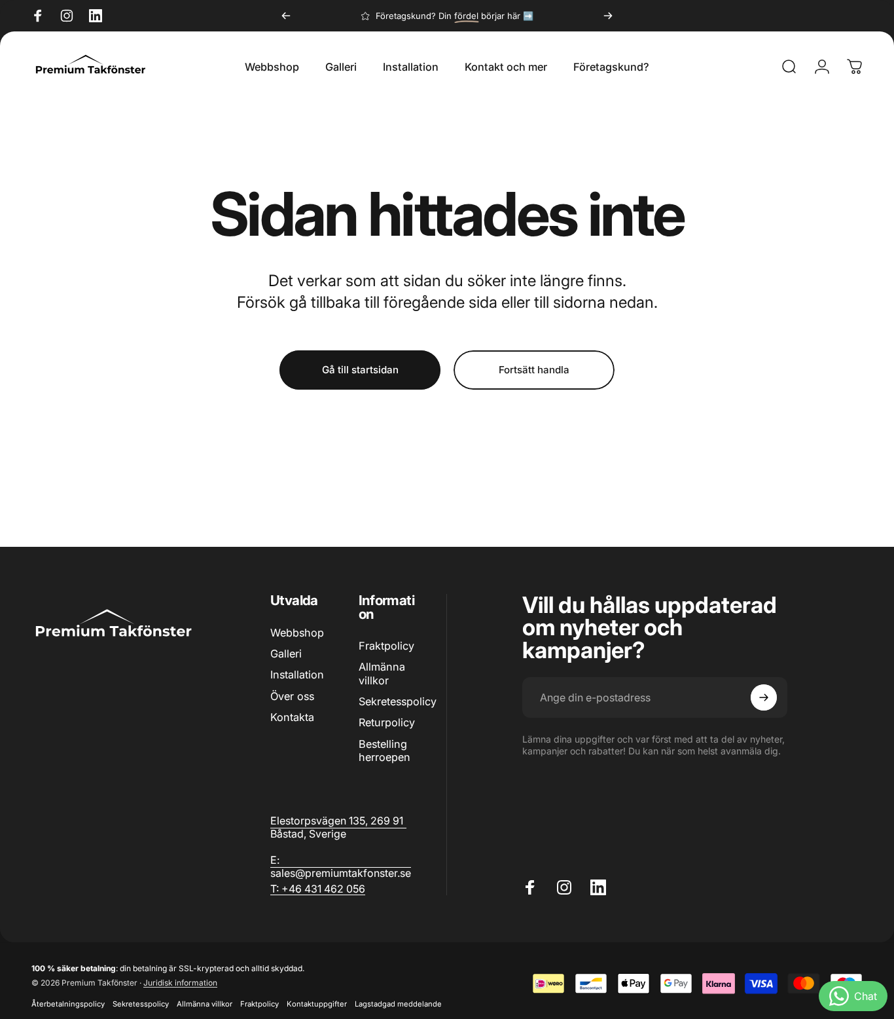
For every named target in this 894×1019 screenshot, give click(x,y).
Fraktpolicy (386, 645)
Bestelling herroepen (384, 750)
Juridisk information (180, 983)
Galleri (286, 653)
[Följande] (608, 15)
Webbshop (297, 632)
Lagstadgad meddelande (398, 1004)
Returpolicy (387, 723)
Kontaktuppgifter (317, 1004)
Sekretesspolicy (398, 701)
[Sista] (286, 15)
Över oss (292, 696)
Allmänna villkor (382, 674)
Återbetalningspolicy (68, 1004)
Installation (297, 674)
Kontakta (292, 717)
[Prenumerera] (764, 697)
